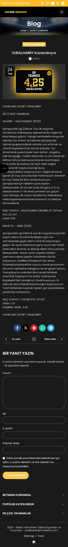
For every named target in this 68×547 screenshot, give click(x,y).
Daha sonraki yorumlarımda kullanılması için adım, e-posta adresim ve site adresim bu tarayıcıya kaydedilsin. (31, 462)
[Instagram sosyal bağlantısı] (47, 3)
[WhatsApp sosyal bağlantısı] (57, 3)
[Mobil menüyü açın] (61, 11)
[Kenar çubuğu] (4, 168)
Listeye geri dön (34, 339)
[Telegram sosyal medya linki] (62, 3)
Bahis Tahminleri (39, 30)
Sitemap (29, 536)
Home (23, 30)
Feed (41, 536)
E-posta (8, 428)
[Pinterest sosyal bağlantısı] (34, 327)
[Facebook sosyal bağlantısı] (17, 327)
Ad (5, 414)
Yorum (8, 373)
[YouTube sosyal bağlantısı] (52, 3)
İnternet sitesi (11, 443)
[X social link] (42, 3)
